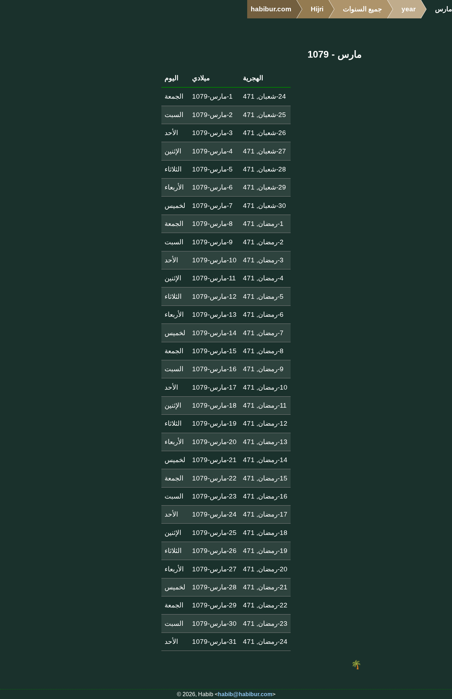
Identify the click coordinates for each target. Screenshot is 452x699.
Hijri (317, 9)
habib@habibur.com (245, 694)
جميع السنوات (362, 9)
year (409, 9)
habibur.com (271, 9)
